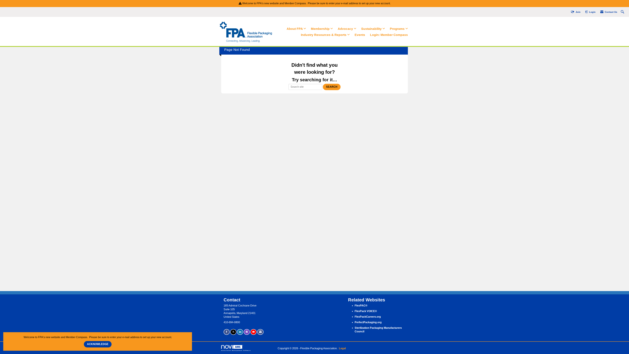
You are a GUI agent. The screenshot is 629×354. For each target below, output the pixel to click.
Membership (320, 28)
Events (360, 35)
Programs (397, 28)
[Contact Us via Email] (260, 332)
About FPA (295, 28)
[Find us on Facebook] (227, 332)
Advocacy (346, 28)
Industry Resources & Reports (324, 35)
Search (331, 86)
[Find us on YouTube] (253, 332)
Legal (342, 348)
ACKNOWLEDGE (97, 344)
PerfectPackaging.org (368, 322)
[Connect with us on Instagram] (247, 332)
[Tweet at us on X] (233, 332)
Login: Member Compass (389, 35)
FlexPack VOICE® (366, 311)
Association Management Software (236, 350)
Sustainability (371, 28)
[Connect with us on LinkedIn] (240, 332)
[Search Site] (623, 12)
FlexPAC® (361, 305)
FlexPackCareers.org (368, 316)
